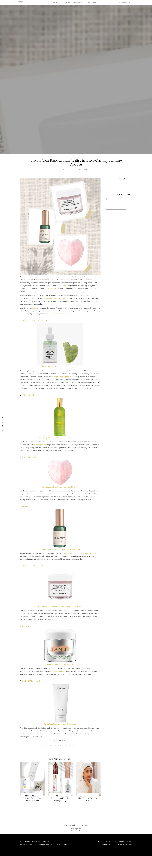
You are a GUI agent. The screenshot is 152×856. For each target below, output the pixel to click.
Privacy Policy (104, 841)
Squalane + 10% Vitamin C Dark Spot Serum (60, 549)
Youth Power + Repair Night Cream (60, 607)
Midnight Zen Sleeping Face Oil (63, 377)
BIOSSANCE (27, 506)
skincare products (51, 288)
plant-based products (62, 298)
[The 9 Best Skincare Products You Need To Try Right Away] (60, 779)
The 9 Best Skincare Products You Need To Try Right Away (60, 798)
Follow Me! (76, 831)
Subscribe (122, 2)
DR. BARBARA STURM (31, 681)
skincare (62, 286)
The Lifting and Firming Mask (60, 664)
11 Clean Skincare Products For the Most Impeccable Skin (32, 798)
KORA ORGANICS (29, 457)
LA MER (25, 626)
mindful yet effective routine (60, 314)
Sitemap (129, 841)
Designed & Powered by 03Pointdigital (117, 844)
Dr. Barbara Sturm (51, 724)
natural (49, 298)
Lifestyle (77, 2)
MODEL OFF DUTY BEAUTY (34, 321)
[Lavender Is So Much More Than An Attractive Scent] (88, 779)
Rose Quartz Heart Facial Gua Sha (60, 487)
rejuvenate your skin (57, 671)
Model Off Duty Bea (49, 367)
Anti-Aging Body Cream (67, 724)
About (96, 2)
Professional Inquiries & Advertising (35, 841)
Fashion (56, 2)
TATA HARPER (28, 395)
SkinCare (86, 169)
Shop (87, 2)
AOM (20, 2)
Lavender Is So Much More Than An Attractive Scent (88, 798)
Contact (115, 841)
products (34, 308)
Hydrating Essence (40, 445)
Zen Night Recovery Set (67, 367)
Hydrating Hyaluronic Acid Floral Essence (60, 438)
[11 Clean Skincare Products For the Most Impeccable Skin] (32, 779)
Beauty (67, 2)
